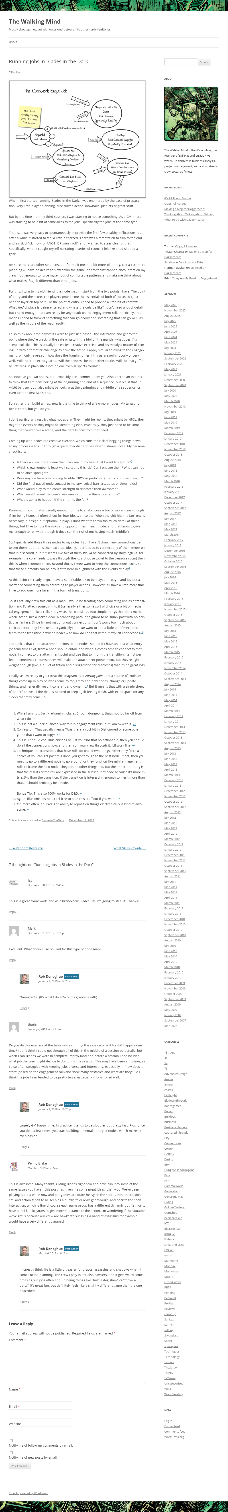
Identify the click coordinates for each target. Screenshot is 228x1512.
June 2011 (170, 887)
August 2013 (172, 748)
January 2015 (172, 663)
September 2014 (175, 679)
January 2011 (172, 914)
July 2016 (170, 577)
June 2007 (170, 1026)
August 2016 (172, 572)
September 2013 (175, 743)
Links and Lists (174, 1245)
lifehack (169, 1239)
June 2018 (170, 470)
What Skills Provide (130, 848)
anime (168, 1084)
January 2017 (172, 545)
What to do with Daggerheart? (184, 220)
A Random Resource (26, 848)
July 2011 (170, 882)
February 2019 (173, 433)
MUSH (168, 1277)
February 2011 (173, 908)
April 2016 (170, 588)
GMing (168, 1202)
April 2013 (170, 769)
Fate (167, 1175)
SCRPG (168, 1325)
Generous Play (173, 1197)
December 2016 (174, 551)
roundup (170, 1314)
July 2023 (170, 348)
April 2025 (170, 332)
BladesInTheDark (53, 820)
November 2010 (174, 924)
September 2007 (175, 1020)
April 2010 (170, 962)
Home (13, 42)
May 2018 (170, 476)
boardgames (172, 1106)
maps (168, 1255)
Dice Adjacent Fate (191, 262)
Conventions (172, 1143)
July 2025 (170, 321)
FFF (166, 1181)
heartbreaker (173, 1218)
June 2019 (170, 417)
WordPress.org (174, 1437)
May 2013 (170, 764)
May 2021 (170, 369)
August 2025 (172, 316)
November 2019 (174, 406)
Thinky (168, 1373)
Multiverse (171, 1271)
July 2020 (170, 390)
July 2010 (170, 946)
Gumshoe (170, 1213)
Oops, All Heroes (175, 204)
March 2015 (172, 652)
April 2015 (170, 647)
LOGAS (168, 1250)
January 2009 (172, 1015)
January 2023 (172, 353)
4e (165, 1058)
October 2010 (173, 930)
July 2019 (170, 412)
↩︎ (34, 719)
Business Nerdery (175, 1127)
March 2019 (172, 428)
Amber (168, 1079)
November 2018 (174, 449)
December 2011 (174, 855)
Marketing (171, 1261)
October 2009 (173, 994)
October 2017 (173, 503)
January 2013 (172, 785)
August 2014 (172, 684)
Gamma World (173, 1186)
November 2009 (174, 988)
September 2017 (175, 508)
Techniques (171, 1351)
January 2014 (172, 721)
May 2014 (170, 700)
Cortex (168, 1149)
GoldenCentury (174, 1207)
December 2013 (174, 727)
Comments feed (174, 1431)
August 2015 (172, 625)
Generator (171, 1191)
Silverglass (171, 1335)
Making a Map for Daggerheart (184, 209)
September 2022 (175, 358)
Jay (30, 880)
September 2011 (175, 871)
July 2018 (170, 465)
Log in (168, 1421)
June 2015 (170, 636)
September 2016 (175, 567)
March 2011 (172, 903)
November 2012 (174, 796)
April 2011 (170, 898)
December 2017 (174, 497)
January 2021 (172, 374)
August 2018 (172, 460)
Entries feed (172, 1426)
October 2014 (173, 673)
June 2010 (170, 951)
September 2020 (175, 385)
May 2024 (170, 342)
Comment (17, 1340)
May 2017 (170, 529)
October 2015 (173, 615)
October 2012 (173, 801)
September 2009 (175, 999)
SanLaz (169, 1319)
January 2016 (172, 604)
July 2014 (170, 689)
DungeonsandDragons (179, 1170)
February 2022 (173, 364)
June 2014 (170, 695)
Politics (169, 1303)
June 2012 (170, 823)
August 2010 (172, 940)
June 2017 (170, 524)
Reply (12, 912)
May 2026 (170, 305)
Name (14, 1389)
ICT (166, 1223)
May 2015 (170, 641)
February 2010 (173, 972)
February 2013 (173, 780)
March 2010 (172, 967)
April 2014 (170, 705)
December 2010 (174, 919)
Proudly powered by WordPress (28, 1493)
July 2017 (170, 519)
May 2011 (170, 892)
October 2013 (173, 737)
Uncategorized (173, 1383)
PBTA (167, 1287)
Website (15, 1424)
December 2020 (174, 380)
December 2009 (174, 983)
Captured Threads (176, 1132)
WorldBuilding (173, 1394)
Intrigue (169, 1234)
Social (168, 1341)
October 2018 (173, 454)
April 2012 (170, 834)
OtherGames (172, 1282)
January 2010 (172, 978)
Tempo (169, 1362)
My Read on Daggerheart (200, 278)
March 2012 (172, 839)
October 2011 (173, 866)
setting (168, 1330)
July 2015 (170, 631)
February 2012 (173, 844)
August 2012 (172, 812)
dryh (167, 1165)
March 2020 (172, 401)
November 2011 (174, 860)
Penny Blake (37, 1163)
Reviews (169, 1309)
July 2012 (170, 818)
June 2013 (170, 759)
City (166, 1138)
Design (168, 1159)
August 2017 (172, 513)
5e (165, 1063)
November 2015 (174, 609)
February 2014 (173, 716)
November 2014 (174, 668)
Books (168, 1111)
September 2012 (175, 807)
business (170, 1122)
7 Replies (14, 72)
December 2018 (174, 444)
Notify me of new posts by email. (33, 1457)
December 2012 (174, 791)
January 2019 (172, 438)
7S (165, 1068)
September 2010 (175, 935)
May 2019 (170, 422)
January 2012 (172, 850)
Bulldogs (170, 1116)
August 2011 (172, 876)
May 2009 (170, 1010)
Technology (172, 1357)
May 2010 (170, 956)
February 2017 (173, 540)
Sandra (169, 262)
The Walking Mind (35, 21)
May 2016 (170, 583)
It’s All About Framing (178, 198)
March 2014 (172, 711)
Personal (170, 1298)
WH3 (167, 1389)
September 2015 (175, 620)
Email (14, 1406)
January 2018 (172, 492)
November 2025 (174, 310)
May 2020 (170, 396)
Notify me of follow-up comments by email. (41, 1445)
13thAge (169, 1052)
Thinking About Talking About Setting (189, 214)
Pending (169, 1293)
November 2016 (174, 556)
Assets (168, 1090)
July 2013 (170, 753)
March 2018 (172, 481)
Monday (169, 1266)
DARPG (169, 1154)
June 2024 (170, 337)
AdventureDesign (175, 1074)
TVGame (169, 1378)
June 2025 (170, 326)
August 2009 (172, 1004)
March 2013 (172, 775)
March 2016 (172, 593)
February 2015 (173, 657)
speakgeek (171, 1346)
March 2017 (172, 535)
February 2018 (173, 486)
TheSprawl (171, 1367)
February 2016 (173, 599)
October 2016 (173, 561)
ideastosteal (172, 1229)
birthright (170, 1095)
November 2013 (174, 732)
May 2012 (170, 828)
